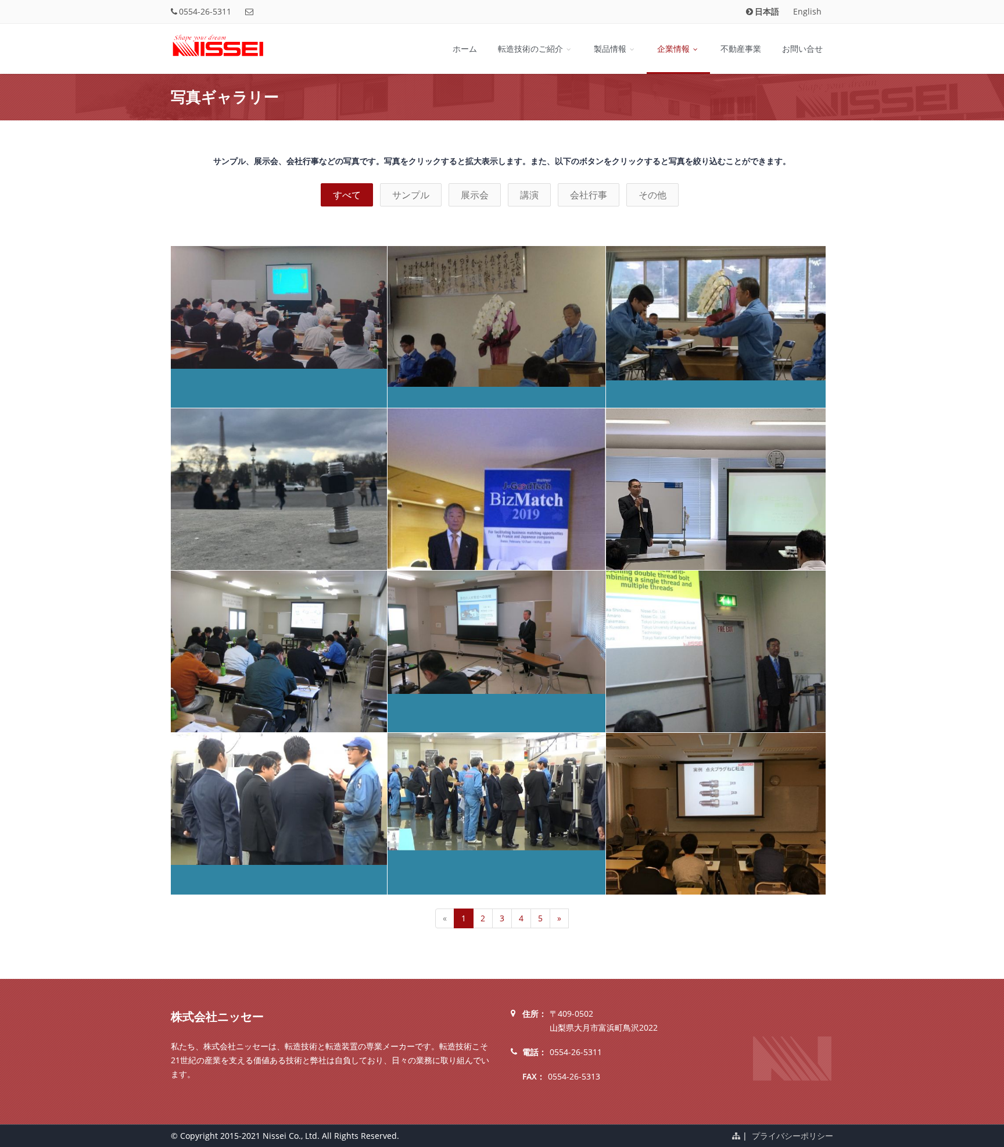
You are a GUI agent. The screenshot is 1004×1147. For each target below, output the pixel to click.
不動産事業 (740, 48)
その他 (652, 194)
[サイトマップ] (736, 1135)
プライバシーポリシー (792, 1135)
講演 (529, 194)
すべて (347, 194)
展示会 (475, 194)
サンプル (410, 194)
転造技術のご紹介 (531, 48)
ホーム (465, 48)
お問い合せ (802, 48)
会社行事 (588, 194)
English (807, 11)
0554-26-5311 (205, 11)
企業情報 (674, 48)
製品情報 (611, 48)
